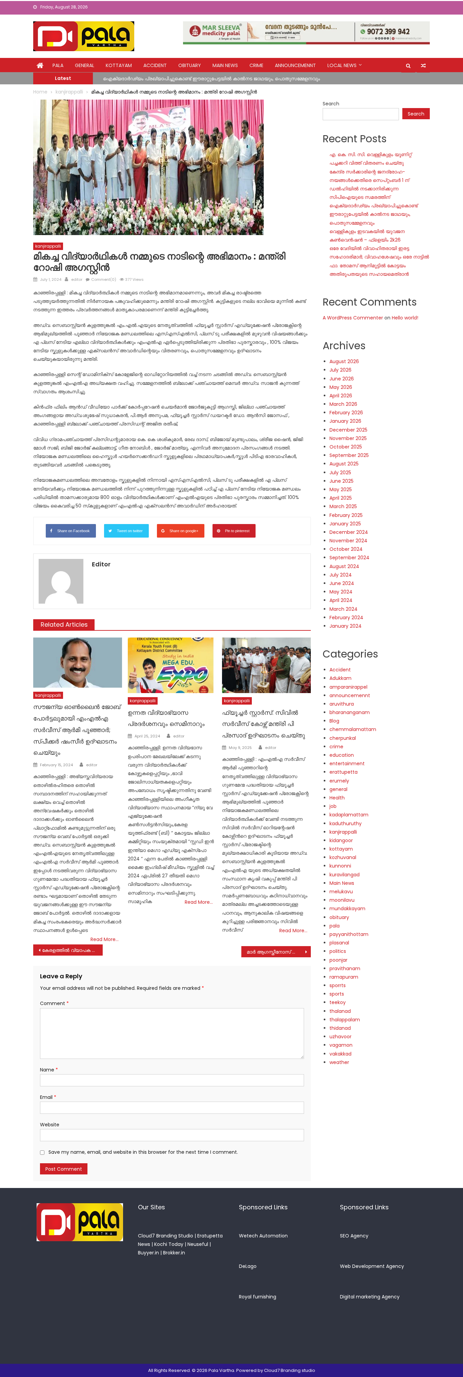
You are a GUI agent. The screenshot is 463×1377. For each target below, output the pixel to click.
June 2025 (341, 481)
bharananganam (349, 712)
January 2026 (345, 421)
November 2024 (348, 540)
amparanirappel (348, 687)
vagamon (341, 1045)
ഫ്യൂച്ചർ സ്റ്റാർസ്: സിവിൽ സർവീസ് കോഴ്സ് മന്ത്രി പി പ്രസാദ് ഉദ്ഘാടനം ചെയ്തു (263, 724)
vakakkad (340, 1053)
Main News (225, 65)
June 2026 (341, 378)
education (341, 755)
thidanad (340, 1028)
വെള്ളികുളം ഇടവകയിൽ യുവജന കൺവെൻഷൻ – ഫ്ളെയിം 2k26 (177, 79)
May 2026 (340, 387)
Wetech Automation (263, 1235)
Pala (58, 65)
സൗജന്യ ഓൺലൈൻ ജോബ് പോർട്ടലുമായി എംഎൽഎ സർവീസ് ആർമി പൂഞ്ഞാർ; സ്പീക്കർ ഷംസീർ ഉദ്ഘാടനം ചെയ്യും (76, 730)
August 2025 (344, 463)
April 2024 (341, 600)
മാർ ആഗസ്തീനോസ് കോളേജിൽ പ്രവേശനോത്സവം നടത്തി (279, 951)
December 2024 (348, 532)
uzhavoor (340, 1036)
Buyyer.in (148, 1252)
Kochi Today (168, 1244)
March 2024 (343, 609)
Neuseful (197, 1244)
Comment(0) (103, 279)
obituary (189, 65)
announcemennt (295, 65)
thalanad (340, 1011)
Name (49, 1069)
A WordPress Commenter (353, 317)
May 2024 (341, 591)
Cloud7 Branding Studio (165, 1235)
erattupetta (343, 772)
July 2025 (340, 472)
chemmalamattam (352, 729)
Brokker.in (174, 1252)
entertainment (347, 763)
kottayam (119, 65)
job (333, 806)
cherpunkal (342, 738)
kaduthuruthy (345, 823)
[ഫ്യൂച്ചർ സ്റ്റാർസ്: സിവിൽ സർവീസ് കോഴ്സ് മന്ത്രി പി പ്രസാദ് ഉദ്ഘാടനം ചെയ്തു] (266, 665)
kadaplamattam (348, 814)
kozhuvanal (342, 857)
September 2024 (349, 557)
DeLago (248, 1266)
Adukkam (340, 678)
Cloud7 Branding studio (289, 1370)
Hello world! (405, 317)
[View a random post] (423, 65)
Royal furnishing (257, 1296)
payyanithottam (348, 934)
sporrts (337, 985)
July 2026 (340, 370)
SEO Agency (354, 1235)
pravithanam (344, 968)
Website (49, 1124)
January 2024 (345, 626)
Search (331, 103)
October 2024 (346, 549)
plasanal (339, 942)
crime (256, 65)
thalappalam (344, 1019)
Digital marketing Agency (370, 1296)
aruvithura (341, 704)
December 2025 (348, 429)
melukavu (341, 891)
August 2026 (344, 361)
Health (337, 797)
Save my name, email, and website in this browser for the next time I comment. (143, 1152)
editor (76, 279)
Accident (155, 65)
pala (334, 925)
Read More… (104, 939)
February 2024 (346, 617)
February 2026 (346, 412)
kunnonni (340, 865)
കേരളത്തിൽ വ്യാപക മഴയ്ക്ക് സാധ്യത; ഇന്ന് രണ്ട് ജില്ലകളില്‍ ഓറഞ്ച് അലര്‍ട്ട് (72, 950)
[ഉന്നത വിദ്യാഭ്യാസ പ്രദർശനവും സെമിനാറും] (172, 665)
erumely (339, 780)
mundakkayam (347, 908)
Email (48, 1097)
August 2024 (344, 566)
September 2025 (349, 455)
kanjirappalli (48, 246)
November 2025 (348, 438)
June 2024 (341, 583)
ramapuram (343, 977)
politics (337, 951)
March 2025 (343, 506)
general (84, 65)
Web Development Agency (372, 1266)
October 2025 (345, 446)
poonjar (338, 960)
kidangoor (341, 840)
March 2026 (343, 404)
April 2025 (340, 498)
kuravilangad (344, 874)
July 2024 (340, 574)
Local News (342, 65)
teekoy (337, 1002)
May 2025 (340, 489)
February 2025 (346, 515)
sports (336, 993)
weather (339, 1062)
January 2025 (345, 523)
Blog (334, 720)
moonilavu (342, 900)
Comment (54, 1003)
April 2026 (340, 395)
